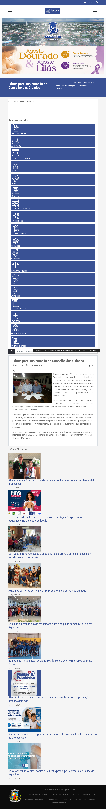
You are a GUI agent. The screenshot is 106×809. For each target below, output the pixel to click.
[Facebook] (97, 2)
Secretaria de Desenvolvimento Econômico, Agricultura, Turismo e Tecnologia (67, 350)
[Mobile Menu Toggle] (10, 11)
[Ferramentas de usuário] (91, 366)
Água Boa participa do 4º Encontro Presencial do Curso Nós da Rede (47, 590)
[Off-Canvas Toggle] (95, 11)
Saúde (96, 350)
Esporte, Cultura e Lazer (89, 350)
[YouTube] (85, 2)
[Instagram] (90, 2)
